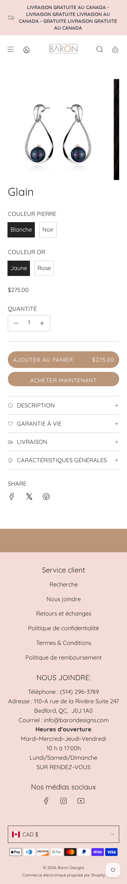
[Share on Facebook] (12, 498)
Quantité (22, 308)
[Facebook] (46, 801)
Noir (48, 229)
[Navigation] (10, 49)
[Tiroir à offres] (26, 49)
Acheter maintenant (63, 380)
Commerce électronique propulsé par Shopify (63, 875)
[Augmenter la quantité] (42, 323)
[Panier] (115, 49)
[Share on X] (29, 498)
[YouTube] (81, 801)
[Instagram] (63, 801)
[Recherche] (99, 49)
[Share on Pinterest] (46, 498)
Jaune (18, 268)
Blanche (21, 229)
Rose (44, 268)
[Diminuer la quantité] (16, 323)
